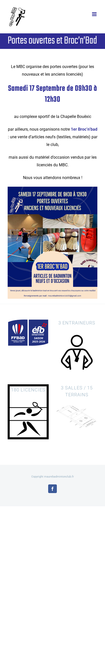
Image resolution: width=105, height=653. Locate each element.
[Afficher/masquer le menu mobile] (94, 14)
